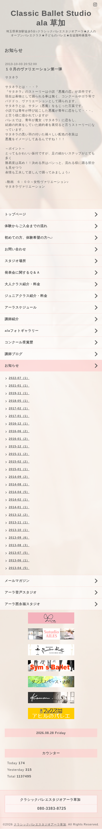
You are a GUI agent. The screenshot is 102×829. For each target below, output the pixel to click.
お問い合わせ (15, 249)
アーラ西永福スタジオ (22, 604)
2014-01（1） (19, 507)
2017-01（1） (19, 416)
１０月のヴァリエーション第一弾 (33, 69)
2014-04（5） (19, 492)
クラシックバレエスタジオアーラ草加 (40, 824)
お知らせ (12, 365)
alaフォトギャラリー (22, 330)
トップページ (15, 214)
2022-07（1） (19, 378)
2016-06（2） (19, 431)
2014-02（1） (19, 499)
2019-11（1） (19, 393)
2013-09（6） (19, 537)
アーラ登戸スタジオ (21, 592)
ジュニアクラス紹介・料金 (26, 296)
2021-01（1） (19, 385)
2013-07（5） (19, 552)
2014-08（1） (19, 484)
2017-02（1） (19, 408)
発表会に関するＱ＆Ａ (22, 272)
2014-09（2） (19, 476)
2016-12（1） (19, 423)
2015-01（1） (19, 469)
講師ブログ (14, 354)
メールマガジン (17, 581)
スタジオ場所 (15, 261)
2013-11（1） (19, 522)
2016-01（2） (19, 439)
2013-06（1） (19, 560)
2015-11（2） (19, 454)
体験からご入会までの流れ (26, 226)
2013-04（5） (19, 568)
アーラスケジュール (21, 307)
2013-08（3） (19, 545)
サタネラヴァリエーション (25, 186)
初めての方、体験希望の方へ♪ (29, 237)
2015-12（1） (19, 446)
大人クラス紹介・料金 (22, 284)
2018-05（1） (19, 401)
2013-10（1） (19, 530)
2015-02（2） (19, 461)
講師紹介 (12, 319)
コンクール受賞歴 (19, 342)
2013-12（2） (19, 514)
